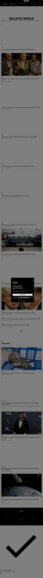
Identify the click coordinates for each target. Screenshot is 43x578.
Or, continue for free (22, 300)
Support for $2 (22, 294)
